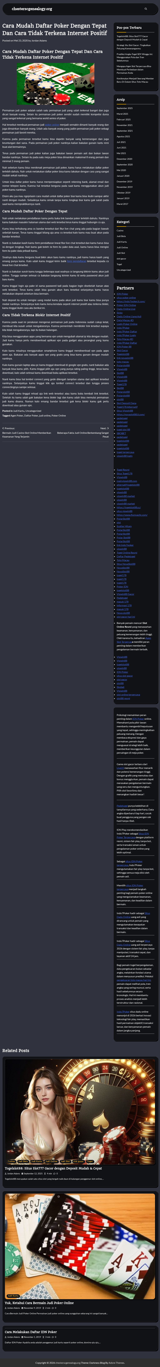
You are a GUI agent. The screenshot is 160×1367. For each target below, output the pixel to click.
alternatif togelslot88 (128, 484)
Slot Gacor (122, 350)
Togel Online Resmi (127, 552)
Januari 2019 (123, 198)
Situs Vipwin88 (125, 410)
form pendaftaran (76, 261)
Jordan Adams (39, 40)
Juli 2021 (121, 142)
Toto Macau (123, 560)
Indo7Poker (123, 327)
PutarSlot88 (123, 518)
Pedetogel (122, 597)
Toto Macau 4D (125, 338)
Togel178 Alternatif (127, 406)
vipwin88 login (124, 455)
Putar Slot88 (123, 537)
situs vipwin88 (124, 511)
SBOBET (121, 433)
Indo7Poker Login (126, 335)
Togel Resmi (123, 469)
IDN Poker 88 (124, 346)
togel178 (121, 575)
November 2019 (124, 187)
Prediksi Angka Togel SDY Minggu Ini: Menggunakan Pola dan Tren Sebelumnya (135, 57)
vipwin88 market (126, 496)
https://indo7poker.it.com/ (131, 301)
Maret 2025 (122, 113)
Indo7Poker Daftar (127, 331)
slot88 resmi (123, 698)
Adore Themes (116, 1362)
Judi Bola (121, 236)
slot (119, 522)
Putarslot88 (123, 365)
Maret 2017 (122, 204)
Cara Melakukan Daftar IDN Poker (31, 1332)
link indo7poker (125, 545)
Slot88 (120, 372)
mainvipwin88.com (127, 480)
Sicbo (119, 312)
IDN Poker (122, 293)
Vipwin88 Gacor (125, 593)
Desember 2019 (124, 181)
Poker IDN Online (126, 305)
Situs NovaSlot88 (126, 563)
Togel (119, 264)
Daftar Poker (31, 415)
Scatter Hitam (124, 526)
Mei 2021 (121, 153)
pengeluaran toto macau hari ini (134, 979)
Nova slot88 (123, 612)
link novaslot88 (125, 357)
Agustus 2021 (123, 136)
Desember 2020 (124, 159)
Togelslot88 (123, 354)
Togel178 (122, 384)
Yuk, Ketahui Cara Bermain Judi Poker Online (39, 1303)
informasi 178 (124, 605)
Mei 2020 (121, 170)
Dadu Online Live (126, 308)
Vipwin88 (122, 369)
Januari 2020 (123, 175)
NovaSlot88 (123, 567)
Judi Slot (121, 253)
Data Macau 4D (125, 320)
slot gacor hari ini (126, 616)
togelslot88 (123, 440)
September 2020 (125, 164)
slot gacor (121, 258)
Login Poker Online (127, 323)
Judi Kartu (18, 410)
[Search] (145, 8)
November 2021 (124, 125)
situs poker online (126, 297)
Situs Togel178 (124, 473)
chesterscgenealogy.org (32, 8)
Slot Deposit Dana (126, 403)
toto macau (123, 361)
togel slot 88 (123, 429)
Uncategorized (33, 410)
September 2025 (125, 108)
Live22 (120, 767)
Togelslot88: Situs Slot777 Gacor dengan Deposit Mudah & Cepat (53, 1168)
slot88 (120, 399)
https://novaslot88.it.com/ (131, 414)
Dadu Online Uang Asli (129, 316)
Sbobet (120, 686)
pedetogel (122, 418)
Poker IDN (122, 586)
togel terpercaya (125, 452)
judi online (44, 415)
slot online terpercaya (128, 694)
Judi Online (122, 247)
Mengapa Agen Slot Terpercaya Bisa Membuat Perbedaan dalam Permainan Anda (134, 69)
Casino (120, 230)
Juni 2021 (121, 147)
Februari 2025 (124, 119)
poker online (52, 124)
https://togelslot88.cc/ (129, 507)
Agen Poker (17, 415)
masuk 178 (122, 601)
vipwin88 (122, 492)
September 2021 (125, 130)
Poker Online (59, 415)
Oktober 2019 (123, 192)
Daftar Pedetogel (126, 556)
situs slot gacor (125, 675)
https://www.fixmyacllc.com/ (132, 514)
